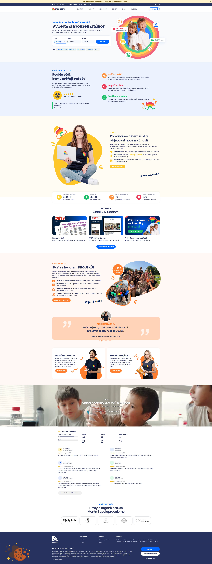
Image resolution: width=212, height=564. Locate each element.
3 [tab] (102, 341)
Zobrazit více (62, 472)
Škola (84, 38)
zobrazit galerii (114, 411)
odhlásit (122, 541)
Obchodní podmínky (104, 540)
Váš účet (153, 9)
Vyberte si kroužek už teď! (136, 238)
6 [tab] (106, 341)
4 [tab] (104, 341)
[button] (92, 560)
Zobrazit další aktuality (106, 246)
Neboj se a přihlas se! (61, 300)
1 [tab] (100, 341)
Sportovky (89, 49)
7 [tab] (108, 341)
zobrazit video (99, 411)
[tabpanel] (106, 325)
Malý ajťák (72, 49)
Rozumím (150, 549)
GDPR (100, 542)
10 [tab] (112, 341)
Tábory (82, 542)
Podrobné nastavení (150, 553)
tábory (139, 155)
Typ (55, 38)
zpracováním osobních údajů (150, 541)
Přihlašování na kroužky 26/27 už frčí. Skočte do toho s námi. (106, 2)
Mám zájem (61, 371)
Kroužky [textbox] (58, 42)
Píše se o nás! (58, 238)
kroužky (132, 155)
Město (70, 38)
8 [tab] (109, 341)
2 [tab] (101, 341)
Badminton (81, 49)
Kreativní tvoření (62, 49)
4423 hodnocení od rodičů (73, 96)
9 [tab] (110, 341)
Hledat (102, 42)
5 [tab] (105, 341)
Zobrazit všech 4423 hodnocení (70, 493)
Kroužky (83, 540)
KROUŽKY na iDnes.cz (97, 238)
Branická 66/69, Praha (60, 5)
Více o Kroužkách (117, 166)
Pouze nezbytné (150, 558)
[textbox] (75, 42)
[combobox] (61, 41)
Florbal (97, 49)
